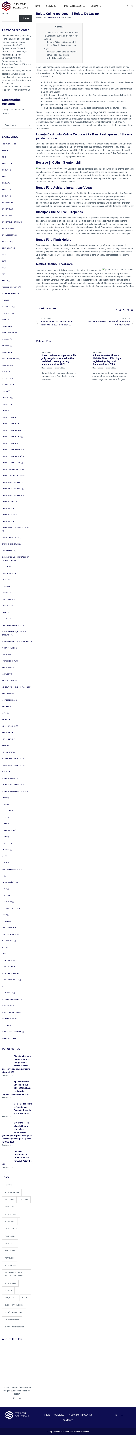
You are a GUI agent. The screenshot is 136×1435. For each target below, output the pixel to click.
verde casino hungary (11, 973)
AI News (5, 300)
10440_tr (5, 189)
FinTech (5, 580)
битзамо (25, 1297)
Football (5, 593)
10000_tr (5, 170)
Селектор (8, 1290)
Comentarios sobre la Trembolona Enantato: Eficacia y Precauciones (16, 64)
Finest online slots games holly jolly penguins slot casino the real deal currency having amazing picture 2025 (58, 360)
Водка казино (10, 1250)
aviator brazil (7, 326)
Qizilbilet (5, 843)
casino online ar (8, 515)
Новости (5, 1025)
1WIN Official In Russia (11, 222)
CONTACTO (68, 1420)
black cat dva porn (12, 1192)
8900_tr (5, 281)
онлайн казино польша (12, 1032)
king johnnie (7, 667)
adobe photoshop (9, 294)
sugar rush (6, 921)
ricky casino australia (11, 869)
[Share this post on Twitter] (120, 310)
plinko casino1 (8, 830)
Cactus (5, 391)
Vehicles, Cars (7, 967)
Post (4, 837)
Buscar (5, 13)
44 (3, 267)
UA (3, 954)
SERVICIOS (59, 1415)
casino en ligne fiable (10, 424)
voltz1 (4, 986)
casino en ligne (8, 417)
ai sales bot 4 (7, 307)
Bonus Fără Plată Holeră (57, 55)
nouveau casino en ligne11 (12, 765)
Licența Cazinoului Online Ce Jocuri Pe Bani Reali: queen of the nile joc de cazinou (61, 35)
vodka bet (8, 1243)
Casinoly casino (8, 550)
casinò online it (8, 521)
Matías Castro (41, 17)
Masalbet (6, 674)
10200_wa (5, 183)
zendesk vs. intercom (10, 1012)
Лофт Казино (9, 1258)
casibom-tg (6, 404)
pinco (4, 817)
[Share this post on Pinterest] (128, 310)
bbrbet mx (6, 352)
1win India (6, 215)
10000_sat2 (6, 163)
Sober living (7, 902)
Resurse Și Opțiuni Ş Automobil (61, 42)
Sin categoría (66, 17)
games (4, 612)
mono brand (7, 693)
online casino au (8, 778)
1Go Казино (9, 1185)
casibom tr (6, 398)
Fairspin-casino (8, 573)
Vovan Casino (7, 993)
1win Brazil (6, 209)
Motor (4, 719)
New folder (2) (7, 739)
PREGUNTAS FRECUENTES (80, 1415)
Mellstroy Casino (11, 1214)
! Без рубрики (7, 144)
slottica (5, 895)
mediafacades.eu (8, 680)
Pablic (4, 804)
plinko (4, 824)
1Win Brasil (6, 202)
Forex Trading (7, 599)
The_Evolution (8, 941)
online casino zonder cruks (13, 785)
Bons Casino (9, 1199)
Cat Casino (24, 1199)
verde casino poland (10, 980)
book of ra (6, 378)
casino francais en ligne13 (12, 476)
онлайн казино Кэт (12, 1319)
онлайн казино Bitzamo (14, 1312)
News (4, 746)
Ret (3, 856)
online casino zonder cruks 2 (14, 791)
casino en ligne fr (9, 443)
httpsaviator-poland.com (12, 625)
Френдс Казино (10, 1297)
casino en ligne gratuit (11, 463)
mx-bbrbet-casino (9, 726)
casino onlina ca (8, 502)
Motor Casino (10, 1221)
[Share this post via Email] (132, 310)
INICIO (47, 1415)
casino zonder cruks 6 (11, 544)
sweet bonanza (8, 928)
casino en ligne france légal (13, 456)
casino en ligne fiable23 (11, 437)
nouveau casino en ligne (11, 759)
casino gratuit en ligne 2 (12, 489)
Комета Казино (8, 1019)
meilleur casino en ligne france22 (15, 687)
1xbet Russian (7, 248)
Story (4, 915)
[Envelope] (20, 1398)
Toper (4, 947)
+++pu (4, 150)
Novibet (5, 772)
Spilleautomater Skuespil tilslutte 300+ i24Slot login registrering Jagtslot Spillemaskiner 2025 (107, 360)
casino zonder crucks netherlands (16, 528)
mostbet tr (6, 706)
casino (4, 411)
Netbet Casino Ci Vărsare (58, 58)
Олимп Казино (10, 1283)
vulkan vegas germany (11, 999)
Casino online (7, 508)
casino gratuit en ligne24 (12, 495)
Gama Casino (7, 606)
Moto (4, 713)
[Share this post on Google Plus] (124, 310)
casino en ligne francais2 (12, 450)
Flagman (5, 586)
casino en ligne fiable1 (11, 430)
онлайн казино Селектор (14, 1327)
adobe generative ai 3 (10, 287)
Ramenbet (6, 850)
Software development (11, 908)
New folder (6, 733)
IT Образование (8, 648)
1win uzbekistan (8, 235)
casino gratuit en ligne (11, 482)
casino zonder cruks (10, 537)
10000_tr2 (5, 176)
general (5, 619)
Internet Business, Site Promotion (15, 641)
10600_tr (5, 196)
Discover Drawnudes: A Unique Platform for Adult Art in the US (17, 1157)
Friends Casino (10, 1207)
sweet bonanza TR (9, 934)
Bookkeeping (7, 385)
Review (4, 863)
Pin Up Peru (6, 811)
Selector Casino (11, 1229)
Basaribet (6, 346)
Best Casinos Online (10, 359)
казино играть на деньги (14, 1305)
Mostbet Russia (8, 700)
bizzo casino (7, 365)
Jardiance (6, 654)
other (4, 798)
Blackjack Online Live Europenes (61, 51)
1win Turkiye (7, 228)
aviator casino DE (9, 333)
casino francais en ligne (11, 469)
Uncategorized (8, 960)
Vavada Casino (10, 1236)
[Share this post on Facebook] (116, 310)
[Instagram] (14, 1398)
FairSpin (5, 567)
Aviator (5, 320)
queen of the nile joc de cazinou (103, 172)
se (3, 876)
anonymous (6, 313)
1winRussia (6, 241)
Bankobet (6, 339)
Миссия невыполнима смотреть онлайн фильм (14, 1274)
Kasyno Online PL (9, 661)
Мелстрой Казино (11, 1265)
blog (4, 372)
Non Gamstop (7, 752)
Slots (4, 889)
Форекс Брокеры (9, 1038)
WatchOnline (7, 1006)
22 (3, 261)
